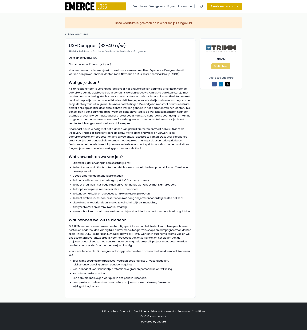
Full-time (84, 51)
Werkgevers (157, 6)
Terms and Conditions (191, 311)
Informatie (185, 6)
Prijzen (171, 6)
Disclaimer (140, 311)
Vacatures (140, 6)
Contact (125, 311)
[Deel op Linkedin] (221, 84)
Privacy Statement (162, 311)
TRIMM (72, 51)
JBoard (161, 321)
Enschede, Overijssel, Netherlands (111, 51)
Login (200, 6)
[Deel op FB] (214, 84)
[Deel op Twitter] (227, 84)
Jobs (113, 311)
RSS (104, 311)
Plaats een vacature (224, 6)
